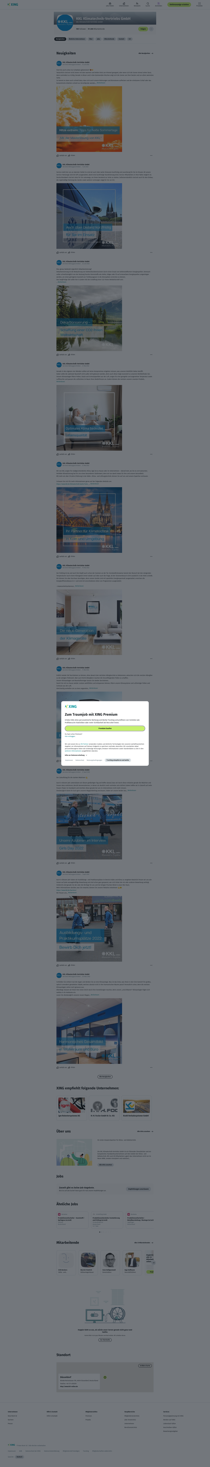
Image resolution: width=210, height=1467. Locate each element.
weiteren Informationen (73, 751)
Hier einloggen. (70, 736)
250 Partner (84, 744)
